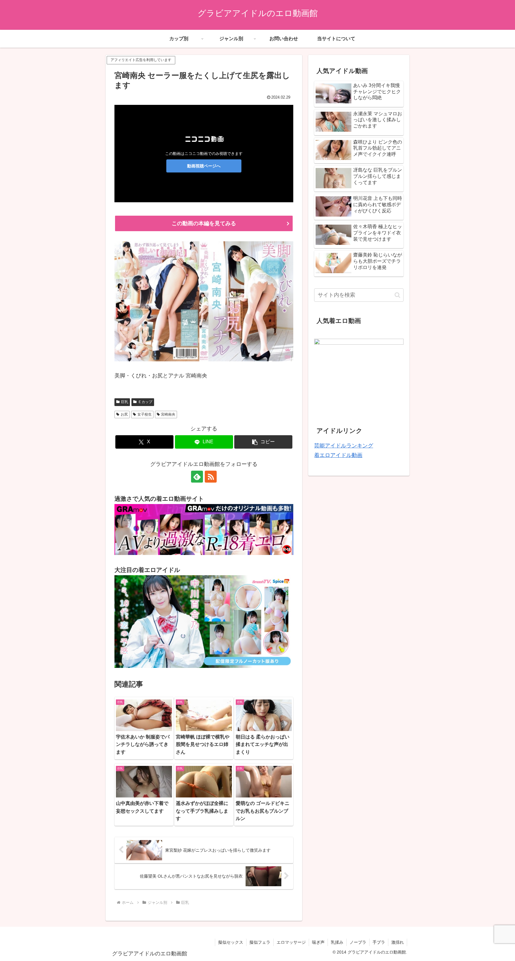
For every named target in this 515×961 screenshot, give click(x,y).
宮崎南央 (168, 414)
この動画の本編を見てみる (204, 223)
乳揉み (337, 942)
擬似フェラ (259, 942)
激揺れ (397, 942)
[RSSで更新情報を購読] (211, 477)
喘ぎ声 (318, 942)
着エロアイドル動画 (338, 455)
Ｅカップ (145, 402)
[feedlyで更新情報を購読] (197, 477)
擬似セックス (230, 942)
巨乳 (124, 402)
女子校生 (144, 414)
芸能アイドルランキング (343, 446)
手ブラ (379, 942)
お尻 (124, 414)
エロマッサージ (291, 942)
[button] (263, 442)
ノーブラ (358, 942)
